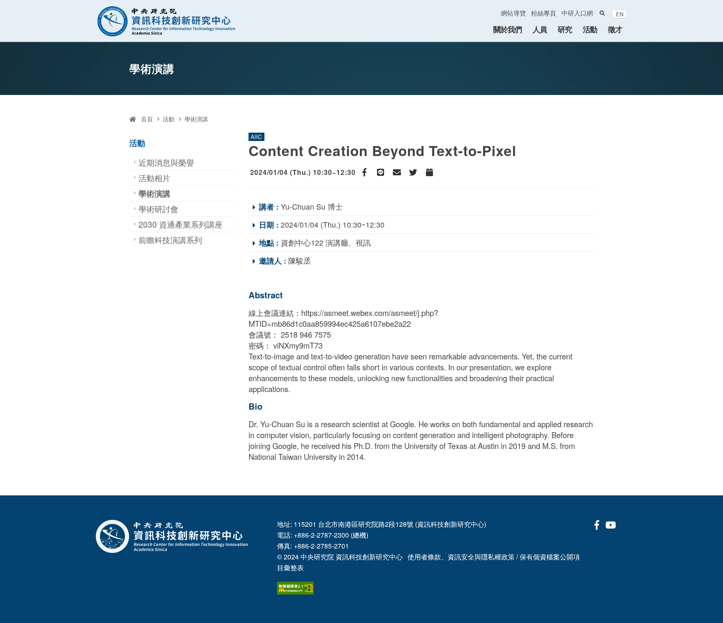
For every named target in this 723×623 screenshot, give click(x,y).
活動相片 (154, 177)
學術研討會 (158, 208)
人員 (540, 29)
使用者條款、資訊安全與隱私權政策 (461, 556)
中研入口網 (577, 12)
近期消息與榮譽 (166, 162)
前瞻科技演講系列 (170, 239)
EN (619, 14)
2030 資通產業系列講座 (180, 224)
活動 (590, 29)
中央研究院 (317, 556)
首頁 (144, 119)
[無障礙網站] (295, 587)
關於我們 (507, 29)
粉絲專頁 (543, 12)
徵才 (615, 29)
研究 (565, 29)
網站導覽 (513, 12)
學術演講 (196, 119)
